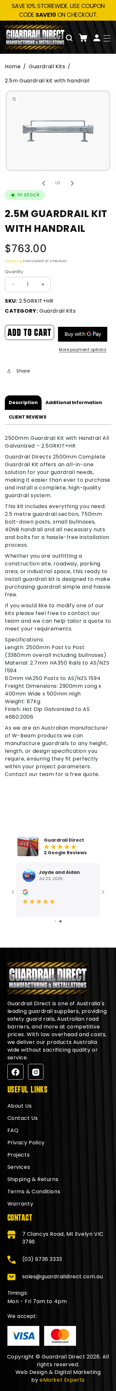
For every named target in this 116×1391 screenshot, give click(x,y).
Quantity (14, 272)
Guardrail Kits (47, 66)
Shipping (13, 261)
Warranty (20, 1203)
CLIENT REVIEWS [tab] (27, 417)
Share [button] (23, 371)
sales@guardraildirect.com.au (62, 1276)
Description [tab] (23, 402)
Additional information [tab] (73, 402)
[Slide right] (72, 183)
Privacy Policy (26, 1142)
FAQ (13, 1130)
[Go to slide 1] (55, 921)
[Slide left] (44, 183)
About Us (19, 1106)
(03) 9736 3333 (42, 1259)
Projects (18, 1155)
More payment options (82, 349)
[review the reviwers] (25, 891)
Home (13, 66)
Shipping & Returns (33, 1179)
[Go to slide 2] (60, 921)
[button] (69, 37)
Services (18, 1167)
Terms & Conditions (34, 1191)
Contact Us (22, 1118)
